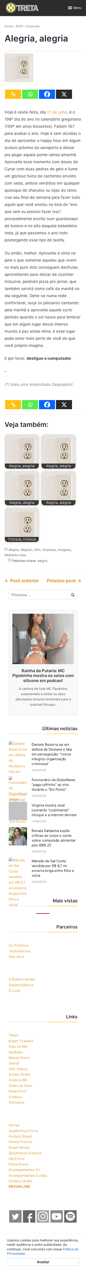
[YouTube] (56, 1221)
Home (9, 26)
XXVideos (17, 1102)
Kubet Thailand (21, 1041)
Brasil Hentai (19, 1147)
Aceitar (43, 1262)
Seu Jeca (16, 956)
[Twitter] (15, 1221)
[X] (64, 94)
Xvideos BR (18, 1080)
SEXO (19, 26)
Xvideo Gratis (20, 1074)
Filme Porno (18, 1164)
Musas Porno (19, 1057)
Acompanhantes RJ (24, 1170)
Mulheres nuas (15, 555)
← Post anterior (22, 580)
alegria (42, 561)
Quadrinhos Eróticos (25, 1153)
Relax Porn (17, 1091)
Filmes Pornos (20, 1142)
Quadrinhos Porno (23, 1131)
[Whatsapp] (30, 94)
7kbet (13, 1035)
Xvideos (15, 1097)
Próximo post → (64, 580)
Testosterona (19, 951)
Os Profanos (19, 945)
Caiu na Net (18, 1046)
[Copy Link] (13, 94)
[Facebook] (47, 94)
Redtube (15, 1052)
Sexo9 (14, 1063)
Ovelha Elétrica (21, 985)
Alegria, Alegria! (20, 550)
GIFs (37, 550)
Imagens (64, 550)
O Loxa (14, 990)
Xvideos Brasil (20, 1136)
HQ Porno (17, 1159)
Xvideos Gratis (20, 1181)
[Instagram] (43, 1221)
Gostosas (32, 26)
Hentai (14, 1125)
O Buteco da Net (22, 979)
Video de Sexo (20, 1085)
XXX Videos (18, 1069)
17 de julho (57, 112)
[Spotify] (70, 1221)
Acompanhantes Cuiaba (28, 1175)
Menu (77, 8)
